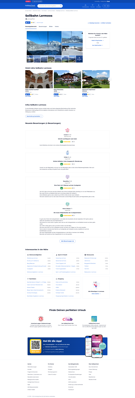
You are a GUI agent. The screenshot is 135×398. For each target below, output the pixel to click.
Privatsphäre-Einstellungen (75, 374)
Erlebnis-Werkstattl (60, 290)
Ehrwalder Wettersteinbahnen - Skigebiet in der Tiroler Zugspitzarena (66, 266)
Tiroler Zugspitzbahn (61, 268)
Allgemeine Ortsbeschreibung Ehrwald (36, 266)
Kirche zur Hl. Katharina (33, 260)
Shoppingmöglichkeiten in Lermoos (65, 296)
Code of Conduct (52, 374)
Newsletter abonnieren (33, 377)
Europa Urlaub (28, 10)
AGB (69, 379)
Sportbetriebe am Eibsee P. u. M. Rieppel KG (37, 282)
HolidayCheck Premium (33, 382)
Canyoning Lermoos (61, 258)
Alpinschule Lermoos (61, 260)
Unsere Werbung (93, 369)
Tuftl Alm (86, 268)
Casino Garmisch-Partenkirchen (35, 284)
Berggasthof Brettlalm (90, 263)
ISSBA (57, 287)
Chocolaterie (59, 284)
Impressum (71, 389)
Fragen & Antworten (33, 372)
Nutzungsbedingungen (74, 369)
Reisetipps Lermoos (60, 10)
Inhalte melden (31, 389)
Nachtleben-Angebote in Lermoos (35, 296)
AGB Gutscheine (72, 382)
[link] (85, 6)
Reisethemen (92, 377)
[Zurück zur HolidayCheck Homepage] (30, 6)
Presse (90, 372)
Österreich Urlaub (36, 10)
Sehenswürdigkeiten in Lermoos (35, 272)
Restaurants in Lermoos (90, 272)
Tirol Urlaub (44, 10)
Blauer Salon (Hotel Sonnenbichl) (35, 290)
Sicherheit (70, 387)
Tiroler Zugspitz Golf (61, 263)
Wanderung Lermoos (32, 258)
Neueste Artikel (92, 379)
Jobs (90, 374)
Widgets (50, 369)
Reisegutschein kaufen (33, 379)
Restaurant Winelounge (90, 258)
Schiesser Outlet (60, 292)
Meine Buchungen (32, 367)
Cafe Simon (87, 260)
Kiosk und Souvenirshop (62, 282)
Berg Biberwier (31, 263)
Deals (27, 1)
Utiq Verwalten (72, 377)
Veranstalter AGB (72, 367)
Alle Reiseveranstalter (33, 387)
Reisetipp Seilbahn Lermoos (72, 10)
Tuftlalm (86, 266)
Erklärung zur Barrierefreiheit (75, 384)
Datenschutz (71, 372)
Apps (29, 384)
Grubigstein (30, 268)
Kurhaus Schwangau (32, 292)
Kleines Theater (31, 287)
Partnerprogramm (52, 372)
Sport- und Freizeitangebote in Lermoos (66, 272)
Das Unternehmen (93, 367)
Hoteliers (50, 367)
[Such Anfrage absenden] (61, 6)
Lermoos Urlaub (51, 10)
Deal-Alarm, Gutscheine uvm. (35, 374)
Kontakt (96, 1)
